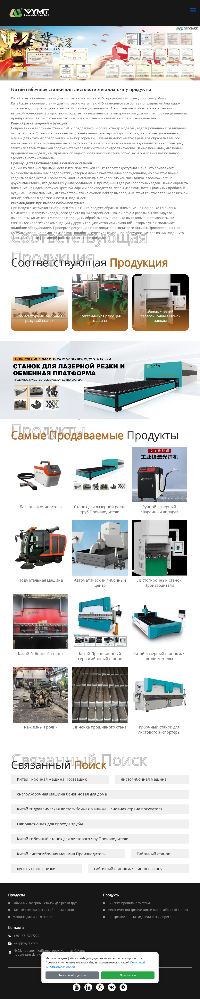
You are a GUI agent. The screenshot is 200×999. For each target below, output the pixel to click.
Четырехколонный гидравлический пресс (139, 917)
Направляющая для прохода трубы (50, 824)
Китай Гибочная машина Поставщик (52, 779)
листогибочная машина (144, 779)
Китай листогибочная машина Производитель (61, 853)
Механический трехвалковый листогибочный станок (147, 910)
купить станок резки (36, 868)
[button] (181, 302)
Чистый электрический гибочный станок (44, 910)
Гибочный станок (153, 853)
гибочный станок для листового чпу (128, 868)
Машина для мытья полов (32, 917)
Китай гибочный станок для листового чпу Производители (73, 838)
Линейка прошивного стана (128, 903)
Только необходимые (72, 975)
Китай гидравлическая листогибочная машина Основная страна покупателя (89, 809)
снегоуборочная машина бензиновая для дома (62, 794)
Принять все (128, 975)
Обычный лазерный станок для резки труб (45, 903)
